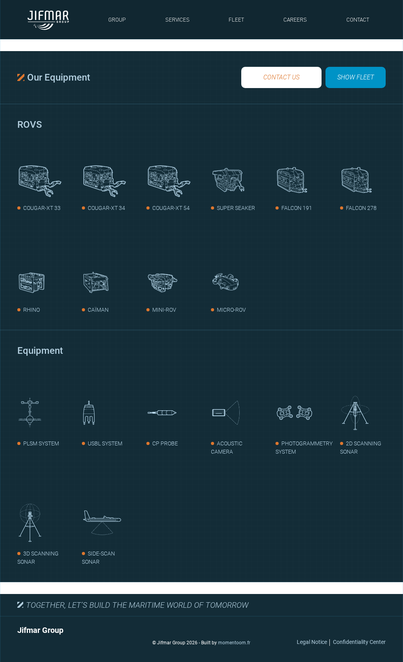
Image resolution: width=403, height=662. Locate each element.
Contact (357, 19)
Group (117, 19)
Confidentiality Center (359, 642)
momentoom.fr (234, 642)
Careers (295, 19)
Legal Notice (312, 642)
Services (177, 19)
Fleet (236, 19)
